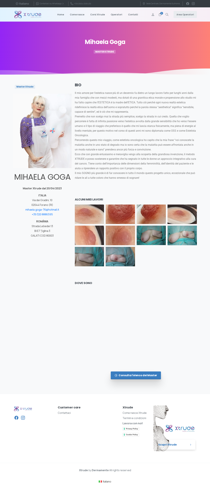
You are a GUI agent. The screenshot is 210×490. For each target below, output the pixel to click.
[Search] (167, 14)
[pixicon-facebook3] (16, 417)
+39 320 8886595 (42, 214)
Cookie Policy (132, 434)
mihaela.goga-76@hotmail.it (42, 209)
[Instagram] (193, 3)
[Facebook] (187, 3)
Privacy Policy (132, 429)
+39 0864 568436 (82, 3)
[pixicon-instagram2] (23, 417)
